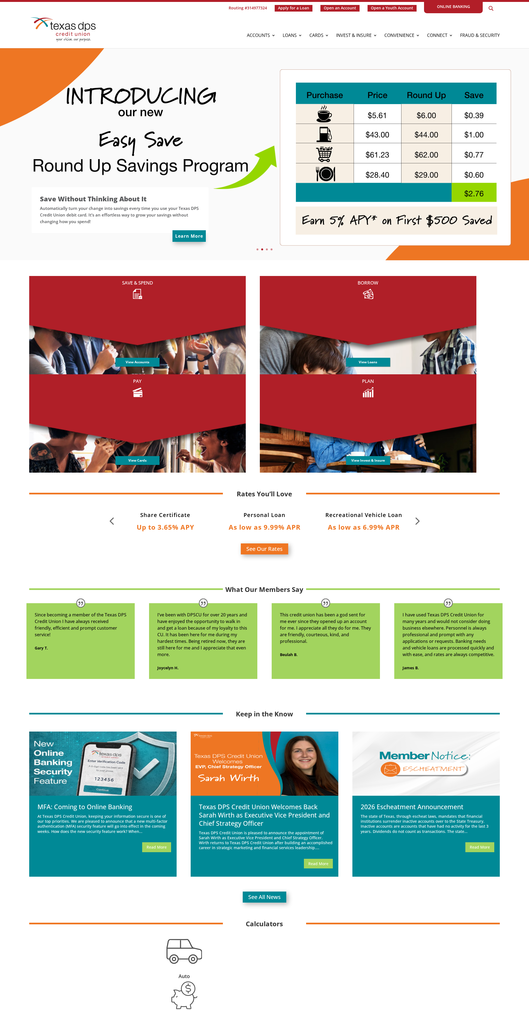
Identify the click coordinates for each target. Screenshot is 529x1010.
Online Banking (453, 6)
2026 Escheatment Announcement (412, 806)
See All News (264, 897)
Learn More (189, 236)
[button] (111, 521)
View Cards (137, 460)
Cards (316, 35)
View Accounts (137, 362)
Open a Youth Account (392, 7)
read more (157, 847)
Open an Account (340, 7)
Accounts (258, 35)
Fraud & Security (480, 35)
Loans (290, 35)
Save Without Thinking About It (93, 198)
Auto (184, 976)
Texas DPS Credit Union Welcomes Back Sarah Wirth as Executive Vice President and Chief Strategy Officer (264, 815)
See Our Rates (264, 549)
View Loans (368, 362)
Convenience (399, 35)
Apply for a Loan (293, 7)
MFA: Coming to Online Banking (84, 806)
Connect (437, 35)
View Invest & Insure (368, 460)
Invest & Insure (354, 35)
